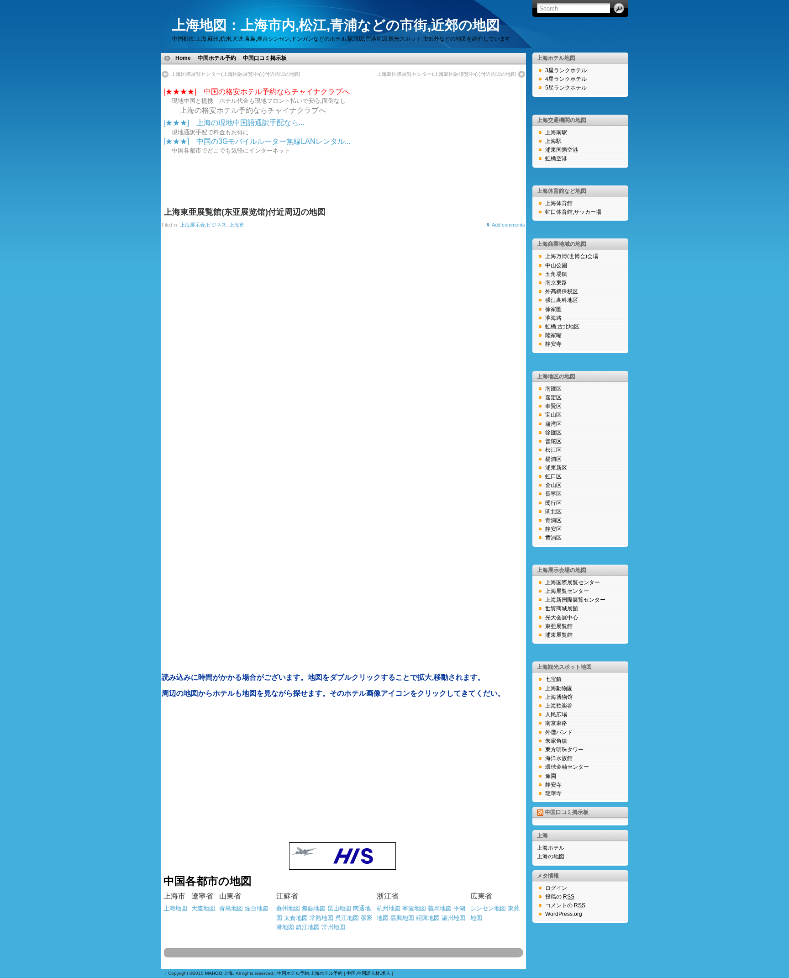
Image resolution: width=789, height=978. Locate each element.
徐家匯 (553, 309)
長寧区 (553, 494)
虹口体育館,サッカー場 (573, 212)
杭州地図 (388, 908)
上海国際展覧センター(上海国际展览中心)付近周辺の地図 (235, 74)
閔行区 (553, 503)
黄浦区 (553, 537)
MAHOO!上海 (219, 973)
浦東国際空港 (561, 150)
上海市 (236, 224)
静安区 (553, 529)
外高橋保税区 (561, 291)
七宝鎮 (553, 679)
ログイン (556, 888)
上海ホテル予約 (326, 973)
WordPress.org (563, 914)
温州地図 (453, 918)
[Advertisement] (397, 57)
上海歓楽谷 (559, 706)
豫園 (550, 776)
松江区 (553, 450)
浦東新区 (556, 468)
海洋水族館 (559, 758)
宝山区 (553, 415)
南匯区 (553, 389)
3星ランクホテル (566, 70)
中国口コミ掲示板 (265, 58)
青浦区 (553, 520)
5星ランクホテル (566, 88)
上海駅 (553, 141)
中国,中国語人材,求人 (368, 973)
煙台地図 (256, 908)
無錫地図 (314, 908)
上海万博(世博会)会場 (571, 256)
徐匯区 (553, 432)
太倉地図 (296, 918)
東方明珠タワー (564, 749)
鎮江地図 (308, 927)
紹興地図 (428, 918)
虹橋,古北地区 (562, 326)
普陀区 (553, 441)
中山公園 (556, 265)
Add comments (508, 224)
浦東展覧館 (559, 635)
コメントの (565, 905)
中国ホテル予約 (217, 58)
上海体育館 (559, 203)
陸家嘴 (553, 335)
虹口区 (553, 476)
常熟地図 (321, 918)
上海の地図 (550, 856)
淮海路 (553, 318)
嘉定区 (553, 397)
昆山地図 (339, 908)
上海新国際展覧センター (575, 600)
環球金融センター (567, 767)
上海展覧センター (567, 591)
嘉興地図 (402, 918)
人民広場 (556, 714)
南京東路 (556, 283)
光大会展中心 (561, 617)
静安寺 (553, 344)
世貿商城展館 (561, 608)
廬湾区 (553, 424)
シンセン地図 (488, 908)
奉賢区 (553, 406)
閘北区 (553, 511)
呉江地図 (347, 918)
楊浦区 (553, 459)
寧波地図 (414, 908)
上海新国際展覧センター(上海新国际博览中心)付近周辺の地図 (446, 74)
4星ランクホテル (566, 79)
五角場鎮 (556, 274)
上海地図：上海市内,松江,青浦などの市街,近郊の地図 (336, 24)
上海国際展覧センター (572, 582)
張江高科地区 (561, 300)
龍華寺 (553, 793)
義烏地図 (440, 908)
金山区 (553, 485)
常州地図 (333, 927)
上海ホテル (550, 848)
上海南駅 (556, 132)
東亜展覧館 (559, 626)
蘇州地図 (288, 908)
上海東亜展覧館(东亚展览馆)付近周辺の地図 (245, 212)
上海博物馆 (559, 697)
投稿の (559, 896)
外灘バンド (559, 732)
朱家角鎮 (556, 741)
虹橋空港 (556, 158)
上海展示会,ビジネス (203, 224)
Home (183, 58)
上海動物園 (559, 688)
